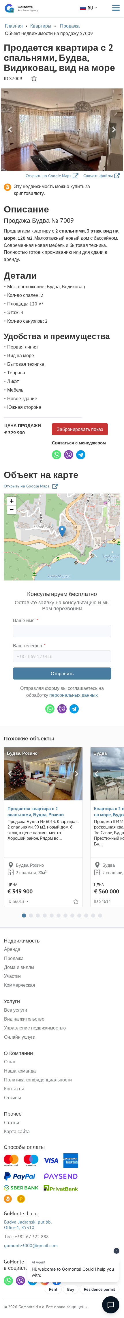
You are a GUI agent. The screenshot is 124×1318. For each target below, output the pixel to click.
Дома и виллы (19, 967)
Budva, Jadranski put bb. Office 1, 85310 (28, 1224)
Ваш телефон (29, 646)
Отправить (62, 673)
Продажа (70, 26)
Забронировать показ (80, 429)
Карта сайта (17, 1131)
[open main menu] (116, 8)
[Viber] (68, 454)
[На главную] (21, 8)
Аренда (12, 949)
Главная (14, 26)
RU (90, 8)
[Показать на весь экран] (62, 129)
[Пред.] (10, 129)
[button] (62, 531)
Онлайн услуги (19, 1037)
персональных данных (73, 695)
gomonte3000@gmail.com (31, 1245)
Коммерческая (19, 985)
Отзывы (12, 1097)
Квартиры (40, 26)
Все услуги (15, 1010)
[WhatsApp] (56, 454)
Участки (12, 976)
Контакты (14, 1088)
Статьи (11, 1122)
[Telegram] (80, 454)
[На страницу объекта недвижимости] (43, 773)
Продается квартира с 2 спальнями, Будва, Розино (35, 811)
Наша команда (20, 1071)
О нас (10, 1062)
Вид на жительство (24, 1019)
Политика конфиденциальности (38, 1080)
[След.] (114, 129)
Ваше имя (25, 620)
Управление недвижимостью (35, 1028)
